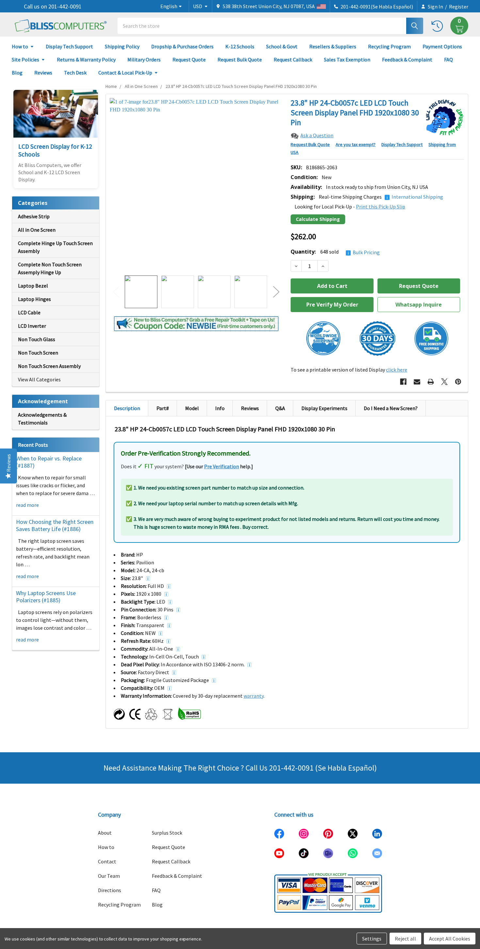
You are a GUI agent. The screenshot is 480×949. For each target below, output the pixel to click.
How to (20, 46)
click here (396, 369)
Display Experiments (324, 408)
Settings (371, 938)
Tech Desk (75, 72)
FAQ (448, 59)
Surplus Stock (167, 832)
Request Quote (189, 59)
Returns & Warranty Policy (86, 59)
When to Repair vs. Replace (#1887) (49, 462)
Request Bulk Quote (239, 59)
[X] (444, 382)
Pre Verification (221, 466)
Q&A (280, 408)
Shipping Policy (122, 46)
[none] (196, 185)
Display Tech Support (69, 46)
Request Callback (293, 59)
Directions (109, 890)
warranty (254, 695)
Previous (116, 292)
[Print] (431, 382)
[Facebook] (403, 382)
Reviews (43, 72)
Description (127, 408)
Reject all (405, 938)
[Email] (417, 382)
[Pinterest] (458, 382)
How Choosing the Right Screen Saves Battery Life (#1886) (54, 525)
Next (276, 292)
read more (27, 505)
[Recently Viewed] (438, 26)
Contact (107, 861)
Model (192, 408)
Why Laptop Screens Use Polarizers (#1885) (46, 596)
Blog (17, 72)
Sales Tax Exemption (347, 59)
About (105, 832)
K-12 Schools (239, 46)
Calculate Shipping (318, 219)
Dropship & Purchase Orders (182, 46)
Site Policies (25, 59)
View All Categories (39, 379)
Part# (162, 408)
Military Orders (144, 59)
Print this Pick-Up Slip (380, 206)
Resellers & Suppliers (332, 46)
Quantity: (335, 252)
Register (458, 6)
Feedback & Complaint (407, 59)
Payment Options (442, 46)
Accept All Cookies (449, 938)
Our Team (109, 876)
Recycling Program (389, 46)
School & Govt (281, 46)
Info (220, 408)
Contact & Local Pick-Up (125, 72)
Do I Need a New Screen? (391, 408)
